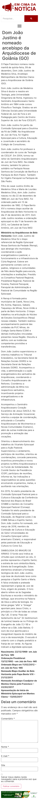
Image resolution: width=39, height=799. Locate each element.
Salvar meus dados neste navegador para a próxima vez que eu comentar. (19, 779)
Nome (5, 747)
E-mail (5, 756)
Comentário (8, 719)
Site (3, 765)
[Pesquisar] (31, 18)
